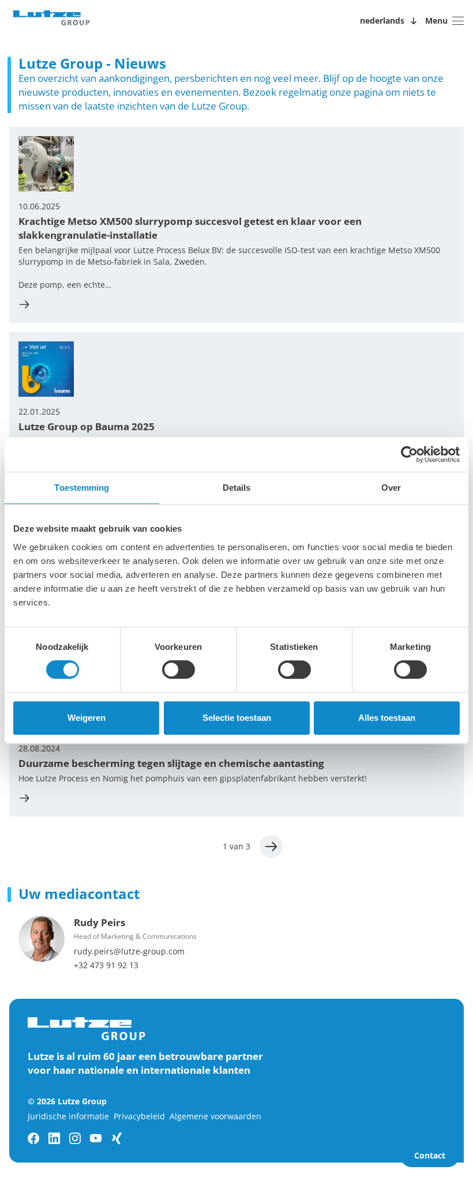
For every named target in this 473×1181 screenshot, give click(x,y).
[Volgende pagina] (271, 846)
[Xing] (116, 1138)
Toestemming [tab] (81, 487)
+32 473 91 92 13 (106, 965)
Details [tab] (237, 487)
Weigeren (86, 718)
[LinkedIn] (54, 1138)
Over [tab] (391, 487)
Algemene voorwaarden (215, 1116)
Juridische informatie (68, 1116)
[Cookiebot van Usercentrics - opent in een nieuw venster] (409, 454)
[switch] (178, 669)
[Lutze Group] (51, 20)
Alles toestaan (386, 718)
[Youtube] (96, 1138)
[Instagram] (75, 1138)
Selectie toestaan (236, 718)
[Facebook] (33, 1138)
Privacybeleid (139, 1116)
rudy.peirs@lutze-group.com (129, 951)
